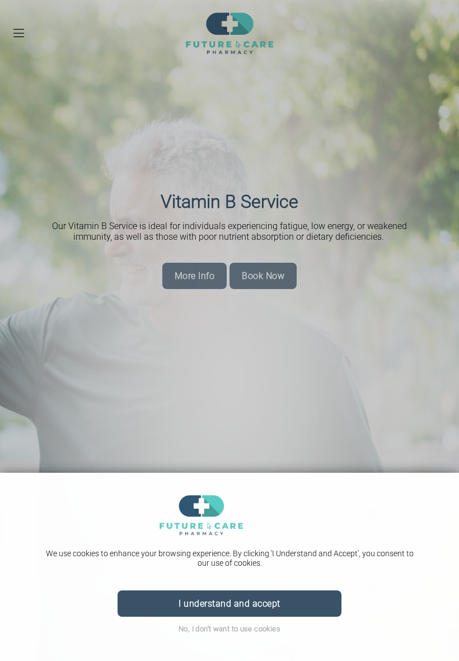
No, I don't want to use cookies (229, 629)
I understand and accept (229, 603)
